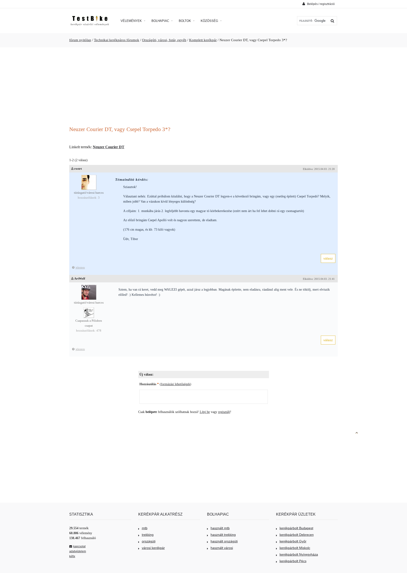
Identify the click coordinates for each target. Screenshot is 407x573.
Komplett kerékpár (203, 40)
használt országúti (224, 541)
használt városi (222, 548)
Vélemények (132, 21)
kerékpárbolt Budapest (296, 528)
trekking (148, 535)
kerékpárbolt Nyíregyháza (299, 554)
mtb (144, 528)
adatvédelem (77, 551)
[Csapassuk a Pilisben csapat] (88, 309)
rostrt (78, 168)
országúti (148, 541)
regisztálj (224, 412)
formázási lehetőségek (175, 384)
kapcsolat (79, 546)
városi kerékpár (153, 548)
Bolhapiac (160, 21)
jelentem (80, 267)
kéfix (72, 556)
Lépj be (205, 412)
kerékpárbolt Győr (293, 541)
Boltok (185, 21)
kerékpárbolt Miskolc (295, 548)
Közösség (210, 21)
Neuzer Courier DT (108, 147)
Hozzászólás (149, 384)
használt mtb (220, 528)
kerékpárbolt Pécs (293, 561)
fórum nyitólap (80, 40)
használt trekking (223, 535)
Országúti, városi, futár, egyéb (164, 40)
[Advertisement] (203, 87)
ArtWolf (79, 278)
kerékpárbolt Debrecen (297, 535)
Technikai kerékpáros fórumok (116, 40)
